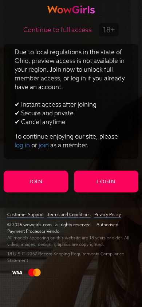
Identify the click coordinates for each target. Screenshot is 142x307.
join (44, 145)
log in (22, 145)
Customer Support (25, 214)
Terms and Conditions (69, 214)
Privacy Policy (107, 214)
